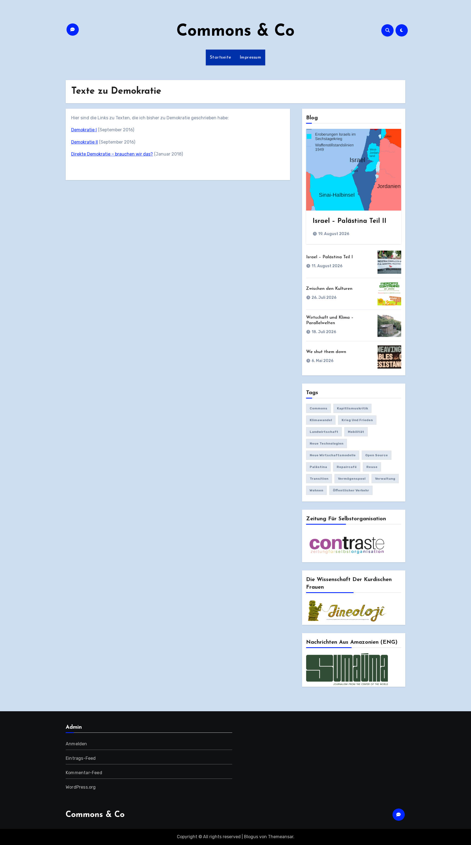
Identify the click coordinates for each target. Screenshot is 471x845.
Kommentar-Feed (84, 772)
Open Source (376, 455)
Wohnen (316, 490)
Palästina (318, 467)
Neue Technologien (326, 443)
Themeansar (280, 836)
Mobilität (356, 432)
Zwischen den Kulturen (329, 289)
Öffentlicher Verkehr (351, 490)
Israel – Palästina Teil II (350, 221)
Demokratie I (84, 129)
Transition (319, 479)
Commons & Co (235, 31)
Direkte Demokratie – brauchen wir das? (112, 154)
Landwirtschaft (324, 432)
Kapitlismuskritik (352, 408)
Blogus (251, 836)
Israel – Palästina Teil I (329, 257)
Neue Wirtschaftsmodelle (333, 455)
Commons (318, 408)
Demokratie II (84, 142)
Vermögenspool (352, 479)
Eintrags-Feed (81, 758)
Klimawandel (321, 420)
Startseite (220, 57)
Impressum (250, 57)
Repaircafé (347, 467)
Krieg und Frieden (357, 420)
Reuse (372, 467)
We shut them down (326, 352)
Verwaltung (385, 479)
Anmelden (76, 743)
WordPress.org (81, 787)
